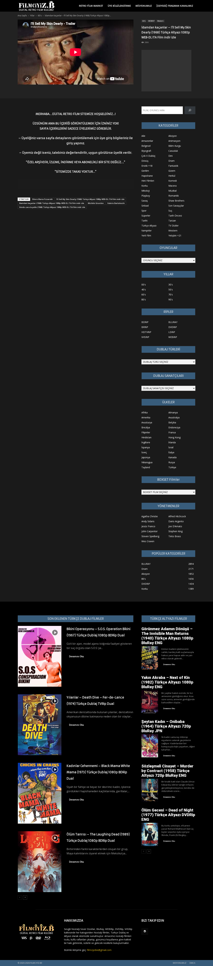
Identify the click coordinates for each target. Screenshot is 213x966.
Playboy (145, 195)
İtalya (171, 452)
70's (170, 294)
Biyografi (146, 150)
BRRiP (144, 327)
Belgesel (146, 145)
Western (160, 21)
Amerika (145, 417)
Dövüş (144, 160)
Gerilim (145, 170)
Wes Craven (147, 541)
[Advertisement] (166, 70)
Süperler (145, 215)
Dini (170, 155)
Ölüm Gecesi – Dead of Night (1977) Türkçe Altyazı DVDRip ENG (168, 815)
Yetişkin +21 (174, 235)
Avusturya (146, 422)
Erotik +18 (146, 165)
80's (143, 299)
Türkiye (172, 467)
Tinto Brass (174, 536)
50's (170, 289)
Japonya (145, 457)
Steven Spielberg (150, 536)
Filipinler (145, 432)
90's (170, 299)
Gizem (171, 170)
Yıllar (32, 15)
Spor (143, 210)
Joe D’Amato (175, 526)
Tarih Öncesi (175, 215)
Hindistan (146, 437)
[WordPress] (144, 931)
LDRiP (171, 332)
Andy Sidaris (147, 521)
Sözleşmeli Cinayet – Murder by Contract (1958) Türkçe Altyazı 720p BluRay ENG (167, 771)
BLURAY (172, 322)
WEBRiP (151, 21)
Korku (144, 185)
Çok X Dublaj (148, 155)
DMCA (192, 963)
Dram (171, 160)
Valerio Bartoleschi (116, 203)
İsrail (170, 447)
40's (143, 289)
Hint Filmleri (147, 180)
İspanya (145, 447)
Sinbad (145, 205)
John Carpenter (149, 531)
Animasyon (174, 140)
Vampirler (146, 230)
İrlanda (172, 442)
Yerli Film (146, 235)
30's (170, 284)
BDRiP (144, 322)
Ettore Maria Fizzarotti (42, 199)
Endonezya (174, 427)
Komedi (172, 180)
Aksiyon (172, 135)
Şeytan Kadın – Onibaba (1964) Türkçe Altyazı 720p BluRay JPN (166, 726)
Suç (170, 210)
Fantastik (173, 165)
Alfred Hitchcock (177, 516)
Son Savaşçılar (176, 205)
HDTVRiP (146, 332)
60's (40, 15)
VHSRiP (145, 337)
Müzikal (172, 190)
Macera (172, 185)
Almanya (173, 412)
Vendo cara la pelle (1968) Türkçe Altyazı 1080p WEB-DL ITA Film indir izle (52, 207)
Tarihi (144, 220)
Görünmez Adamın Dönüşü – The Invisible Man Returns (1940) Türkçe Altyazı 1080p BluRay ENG (167, 636)
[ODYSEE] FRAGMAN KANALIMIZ (174, 5)
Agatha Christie (149, 516)
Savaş (144, 200)
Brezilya (145, 427)
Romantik (173, 195)
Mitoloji (145, 190)
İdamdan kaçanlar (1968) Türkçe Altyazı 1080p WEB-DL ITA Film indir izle (51, 203)
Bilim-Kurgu (174, 145)
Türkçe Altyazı (148, 225)
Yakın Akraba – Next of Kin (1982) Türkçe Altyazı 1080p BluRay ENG (167, 682)
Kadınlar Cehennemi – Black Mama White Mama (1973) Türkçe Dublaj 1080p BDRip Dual (98, 772)
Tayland (145, 467)
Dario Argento (176, 521)
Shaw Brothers (176, 200)
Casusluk (173, 150)
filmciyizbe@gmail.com (99, 950)
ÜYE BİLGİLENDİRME (119, 5)
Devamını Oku (76, 656)
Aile (143, 135)
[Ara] (190, 110)
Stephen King (175, 531)
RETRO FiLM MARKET (91, 5)
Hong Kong (174, 437)
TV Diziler (173, 225)
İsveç (144, 452)
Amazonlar (147, 140)
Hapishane (147, 175)
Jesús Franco (148, 526)
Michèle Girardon (96, 203)
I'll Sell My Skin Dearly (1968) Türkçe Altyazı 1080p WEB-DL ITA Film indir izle (90, 199)
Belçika (172, 422)
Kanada (172, 457)
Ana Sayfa (22, 15)
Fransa (172, 432)
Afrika (144, 412)
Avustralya (174, 417)
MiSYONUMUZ (143, 5)
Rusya (171, 462)
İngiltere (145, 442)
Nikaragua (146, 462)
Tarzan (172, 220)
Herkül (171, 175)
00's (143, 284)
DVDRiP (172, 327)
